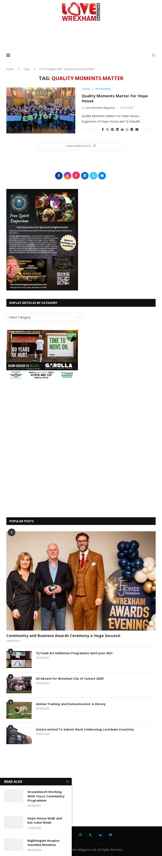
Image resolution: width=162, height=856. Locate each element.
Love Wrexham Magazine (100, 107)
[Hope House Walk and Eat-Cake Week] (13, 822)
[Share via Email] (136, 129)
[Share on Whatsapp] (127, 129)
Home (10, 69)
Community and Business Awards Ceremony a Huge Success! (63, 635)
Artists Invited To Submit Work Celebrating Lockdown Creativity (85, 729)
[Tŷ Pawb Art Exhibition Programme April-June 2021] (19, 659)
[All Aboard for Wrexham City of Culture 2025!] (19, 685)
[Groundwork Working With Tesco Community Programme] (13, 796)
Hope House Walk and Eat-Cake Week (44, 820)
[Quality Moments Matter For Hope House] (40, 110)
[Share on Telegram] (131, 129)
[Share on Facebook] (103, 129)
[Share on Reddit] (122, 129)
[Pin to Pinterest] (112, 129)
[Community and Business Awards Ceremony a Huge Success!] (81, 580)
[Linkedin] (80, 835)
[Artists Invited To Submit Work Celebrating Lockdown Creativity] (19, 735)
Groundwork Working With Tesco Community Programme (46, 796)
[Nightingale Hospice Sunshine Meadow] (13, 844)
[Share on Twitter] (107, 129)
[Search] (153, 55)
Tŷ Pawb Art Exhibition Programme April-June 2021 (74, 653)
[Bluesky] (100, 835)
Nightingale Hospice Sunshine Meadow (43, 842)
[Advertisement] (81, 36)
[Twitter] (90, 835)
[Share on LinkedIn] (117, 129)
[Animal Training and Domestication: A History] (19, 710)
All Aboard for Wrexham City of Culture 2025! (70, 679)
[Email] (110, 835)
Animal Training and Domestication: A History (71, 704)
